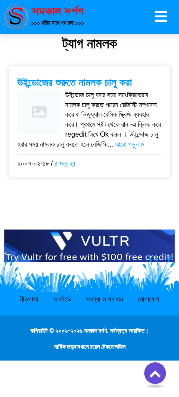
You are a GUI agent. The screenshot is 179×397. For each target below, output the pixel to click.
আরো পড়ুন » (129, 144)
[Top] (155, 373)
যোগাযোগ (148, 299)
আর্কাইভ (62, 299)
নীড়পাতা (29, 299)
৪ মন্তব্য (64, 163)
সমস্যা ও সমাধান (104, 299)
